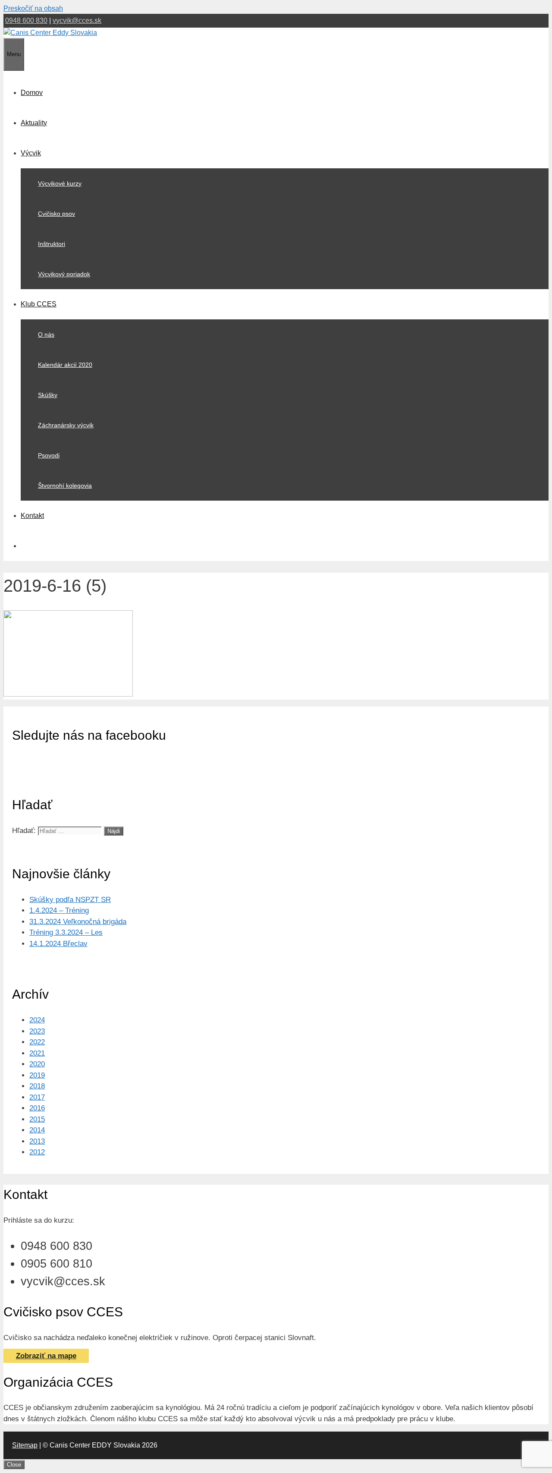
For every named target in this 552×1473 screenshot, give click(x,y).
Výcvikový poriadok (64, 274)
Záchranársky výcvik (66, 425)
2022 (37, 1042)
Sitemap (25, 1445)
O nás (46, 334)
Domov (32, 92)
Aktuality (34, 122)
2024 (37, 1020)
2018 (37, 1086)
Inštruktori (51, 243)
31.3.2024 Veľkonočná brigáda (77, 922)
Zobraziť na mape (46, 1356)
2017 (37, 1097)
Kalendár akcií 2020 (65, 364)
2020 (37, 1064)
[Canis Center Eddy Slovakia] (50, 32)
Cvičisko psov (56, 213)
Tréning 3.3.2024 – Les (66, 932)
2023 (37, 1031)
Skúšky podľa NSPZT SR (70, 900)
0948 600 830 (26, 20)
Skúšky (47, 394)
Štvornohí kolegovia (65, 485)
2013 (37, 1141)
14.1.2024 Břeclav (58, 944)
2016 (37, 1108)
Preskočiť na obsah (33, 8)
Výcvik (31, 153)
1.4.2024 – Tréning (59, 910)
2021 (37, 1053)
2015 (37, 1119)
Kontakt (32, 515)
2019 (37, 1075)
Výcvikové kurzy (60, 183)
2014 (37, 1130)
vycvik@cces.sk (77, 20)
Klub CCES (38, 304)
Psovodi (49, 455)
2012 (37, 1152)
